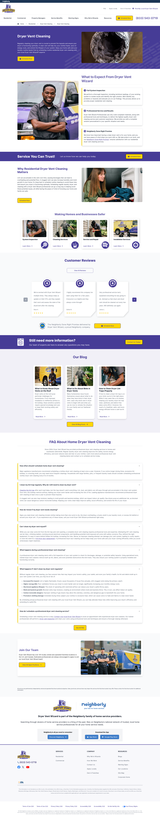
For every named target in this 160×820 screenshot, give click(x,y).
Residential (59, 756)
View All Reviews (80, 270)
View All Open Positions (30, 665)
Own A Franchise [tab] (125, 8)
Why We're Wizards (93, 756)
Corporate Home (124, 777)
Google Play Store (111, 737)
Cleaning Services (60, 239)
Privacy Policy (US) (56, 806)
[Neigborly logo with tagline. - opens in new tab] (94, 705)
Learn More (26, 246)
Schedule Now (27, 59)
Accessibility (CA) (99, 806)
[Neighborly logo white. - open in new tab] (6, 1)
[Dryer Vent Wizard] (8, 8)
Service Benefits (123, 761)
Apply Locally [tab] (113, 8)
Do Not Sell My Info (113, 806)
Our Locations (123, 769)
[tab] (145, 8)
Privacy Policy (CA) (71, 806)
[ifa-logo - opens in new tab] (20, 782)
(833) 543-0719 (28, 762)
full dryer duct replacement (45, 538)
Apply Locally (91, 769)
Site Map (121, 773)
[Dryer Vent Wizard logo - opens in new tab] (62, 706)
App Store (92, 737)
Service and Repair (90, 239)
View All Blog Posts (78, 424)
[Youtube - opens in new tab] (27, 767)
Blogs (120, 756)
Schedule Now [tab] (126, 18)
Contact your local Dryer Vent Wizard (67, 617)
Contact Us (91, 765)
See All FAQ (80, 628)
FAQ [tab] (104, 8)
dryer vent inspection (47, 619)
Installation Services (122, 239)
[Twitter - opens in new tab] (23, 767)
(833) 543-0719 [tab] (147, 18)
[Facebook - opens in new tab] (18, 767)
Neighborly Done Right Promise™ (98, 139)
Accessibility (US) (85, 806)
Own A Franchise (93, 773)
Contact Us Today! (134, 342)
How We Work (92, 761)
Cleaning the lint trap (27, 490)
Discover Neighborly (56, 737)
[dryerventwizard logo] (33, 755)
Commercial (60, 761)
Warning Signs (123, 765)
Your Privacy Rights (132, 806)
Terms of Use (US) (28, 806)
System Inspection (30, 239)
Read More (39, 417)
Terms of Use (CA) (42, 806)
